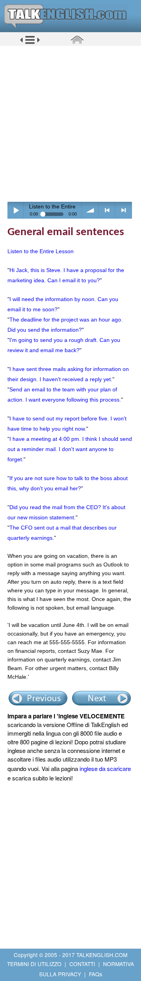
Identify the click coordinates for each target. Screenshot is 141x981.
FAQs (95, 974)
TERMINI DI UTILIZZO (34, 964)
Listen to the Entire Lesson (40, 251)
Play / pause (16, 210)
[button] (30, 43)
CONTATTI (82, 964)
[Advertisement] (70, 123)
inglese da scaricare (105, 768)
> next (123, 210)
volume (90, 210)
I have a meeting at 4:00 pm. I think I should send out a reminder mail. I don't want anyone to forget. (69, 449)
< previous (107, 210)
